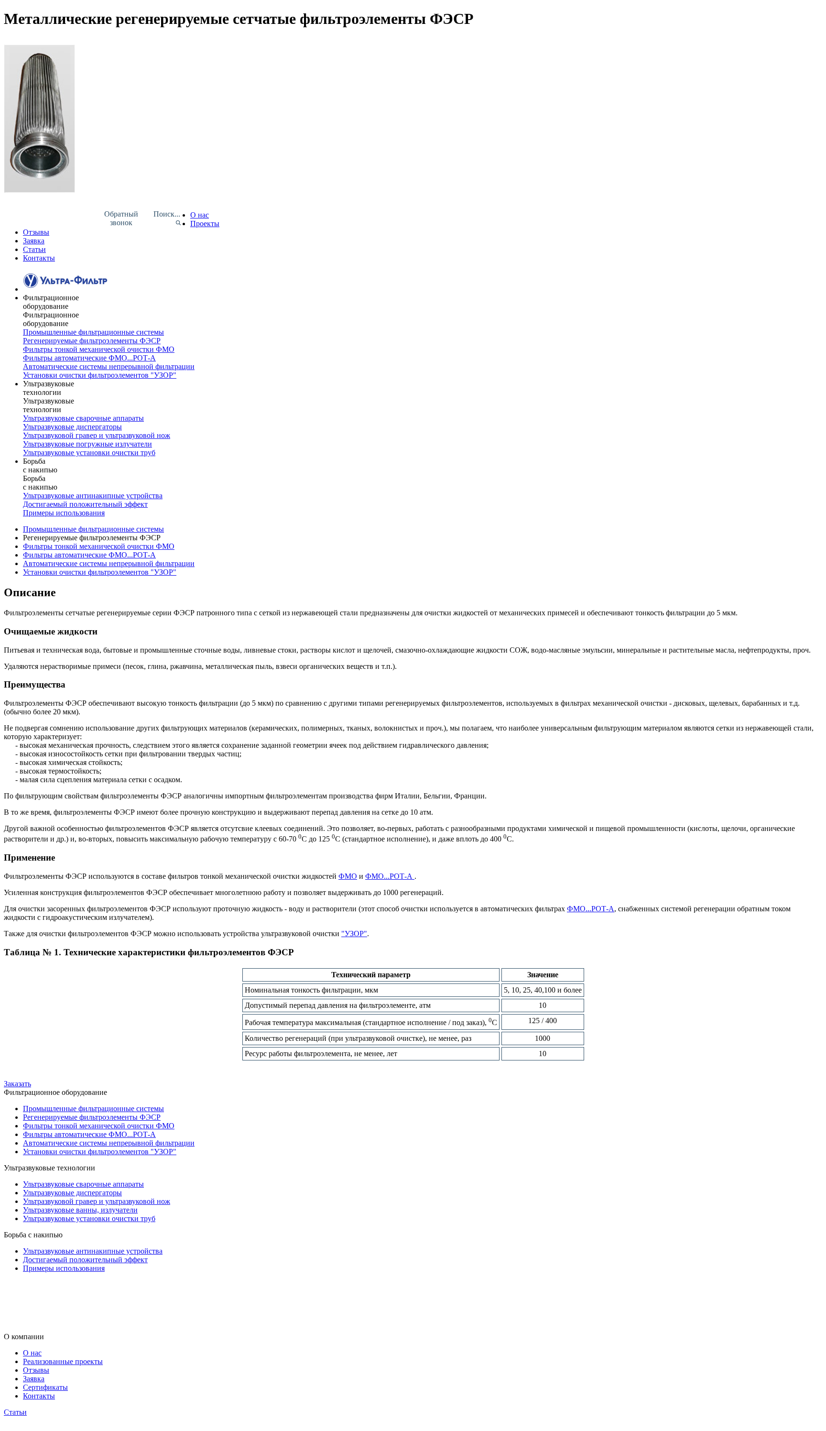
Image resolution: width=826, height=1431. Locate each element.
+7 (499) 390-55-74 (34, 1279)
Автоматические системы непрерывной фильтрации (109, 563)
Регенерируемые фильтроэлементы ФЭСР (92, 341)
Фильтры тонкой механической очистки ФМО (98, 349)
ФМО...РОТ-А (389, 876)
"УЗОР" (354, 933)
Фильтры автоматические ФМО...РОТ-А (89, 358)
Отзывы (36, 232)
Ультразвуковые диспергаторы (72, 427)
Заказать (17, 1084)
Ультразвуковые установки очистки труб (89, 452)
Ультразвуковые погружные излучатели (87, 444)
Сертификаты (45, 1387)
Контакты (39, 258)
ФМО (347, 876)
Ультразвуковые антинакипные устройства (93, 496)
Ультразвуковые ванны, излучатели (80, 1210)
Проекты (204, 223)
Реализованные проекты (63, 1361)
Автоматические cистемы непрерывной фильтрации (109, 366)
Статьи (34, 249)
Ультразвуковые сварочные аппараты (83, 418)
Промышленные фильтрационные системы (93, 332)
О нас (199, 215)
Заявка (33, 241)
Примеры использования (64, 513)
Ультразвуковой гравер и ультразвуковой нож (96, 435)
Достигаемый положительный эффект (85, 504)
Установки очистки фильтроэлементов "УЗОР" (99, 375)
